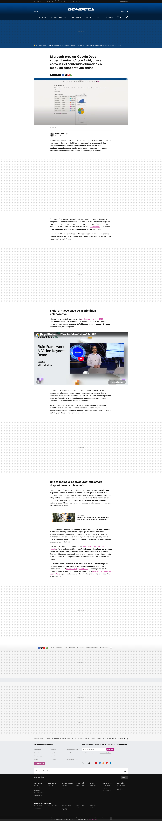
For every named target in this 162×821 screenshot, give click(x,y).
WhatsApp (53, 759)
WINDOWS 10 (89, 17)
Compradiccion (107, 790)
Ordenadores (117, 45)
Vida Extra (50, 788)
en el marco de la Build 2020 (92, 319)
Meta (81, 45)
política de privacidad (105, 753)
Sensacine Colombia (64, 808)
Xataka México (38, 805)
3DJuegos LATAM (52, 805)
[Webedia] (39, 777)
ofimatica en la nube (92, 647)
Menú (38, 11)
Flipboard (121, 17)
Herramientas (38, 752)
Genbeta (81, 9)
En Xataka (81, 515)
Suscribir (110, 749)
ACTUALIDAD (42, 17)
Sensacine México (66, 805)
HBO (101, 45)
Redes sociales (38, 756)
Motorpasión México (93, 806)
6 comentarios (56, 74)
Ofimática (59, 647)
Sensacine (64, 785)
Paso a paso (37, 749)
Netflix (36, 759)
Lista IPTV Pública (109, 738)
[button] (61, 134)
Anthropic (50, 45)
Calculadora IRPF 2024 (96, 738)
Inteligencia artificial (72, 749)
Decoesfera (106, 788)
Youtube (96, 762)
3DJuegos (50, 785)
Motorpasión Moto (94, 788)
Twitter (118, 17)
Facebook (124, 17)
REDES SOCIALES (76, 17)
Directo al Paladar (80, 785)
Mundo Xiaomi (38, 795)
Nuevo (123, 11)
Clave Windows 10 (67, 738)
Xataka (36, 785)
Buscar (124, 770)
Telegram (127, 17)
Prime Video (94, 45)
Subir (123, 777)
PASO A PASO (108, 17)
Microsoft (72, 647)
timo (68, 756)
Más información (93, 819)
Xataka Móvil (37, 788)
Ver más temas (39, 763)
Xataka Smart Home (39, 792)
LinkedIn (110, 762)
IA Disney (56, 738)
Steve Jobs (65, 45)
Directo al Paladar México (80, 806)
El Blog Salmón (121, 785)
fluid (66, 647)
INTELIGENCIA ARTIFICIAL (58, 17)
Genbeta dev (70, 752)
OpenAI (57, 45)
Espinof (64, 788)
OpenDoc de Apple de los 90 (77, 569)
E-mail (71, 75)
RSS (103, 762)
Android (87, 45)
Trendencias (106, 785)
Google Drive (108, 45)
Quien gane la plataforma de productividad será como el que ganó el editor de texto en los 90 (93, 518)
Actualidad (53, 749)
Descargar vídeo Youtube (81, 738)
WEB (98, 17)
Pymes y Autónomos (120, 788)
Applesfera (37, 790)
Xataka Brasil (37, 808)
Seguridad (53, 752)
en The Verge (95, 227)
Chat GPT (49, 738)
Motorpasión (93, 785)
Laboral (52, 756)
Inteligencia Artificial (72, 759)
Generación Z (73, 45)
